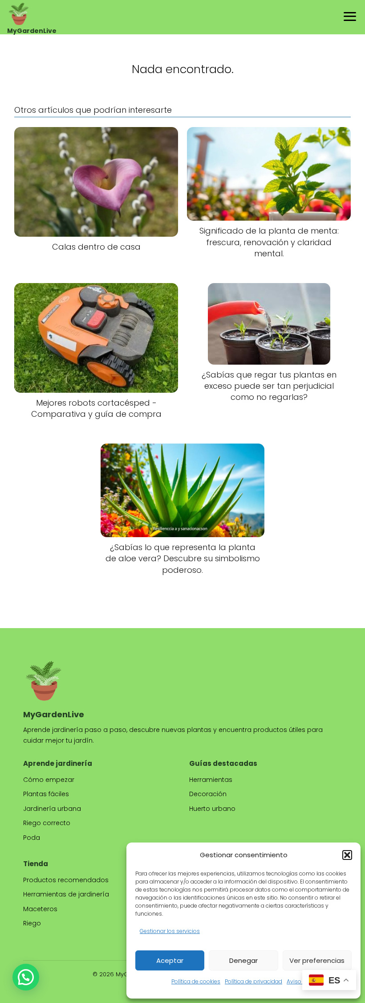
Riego (32, 923)
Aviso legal (301, 981)
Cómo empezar (48, 779)
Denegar (243, 960)
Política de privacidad (253, 981)
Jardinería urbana (52, 808)
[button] (347, 855)
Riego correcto (46, 822)
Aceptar (169, 960)
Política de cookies (195, 981)
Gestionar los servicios (170, 931)
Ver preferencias (317, 960)
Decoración (208, 793)
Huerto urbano (212, 808)
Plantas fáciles (46, 793)
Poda (31, 837)
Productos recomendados (66, 880)
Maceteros (40, 908)
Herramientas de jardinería (66, 894)
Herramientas (210, 779)
